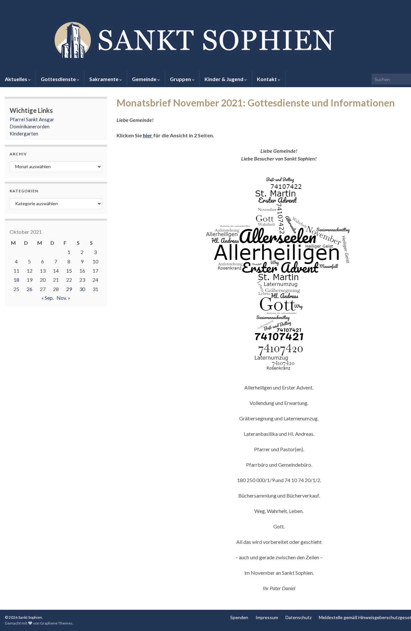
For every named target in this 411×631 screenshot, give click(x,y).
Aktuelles (16, 79)
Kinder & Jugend (224, 79)
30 (82, 289)
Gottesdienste (59, 79)
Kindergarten (24, 133)
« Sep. (47, 298)
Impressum (267, 617)
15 (69, 271)
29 (69, 289)
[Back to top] (397, 616)
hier (147, 135)
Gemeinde (144, 79)
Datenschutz (298, 617)
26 (29, 289)
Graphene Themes (56, 623)
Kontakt (267, 79)
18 (16, 280)
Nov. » (63, 298)
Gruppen (181, 79)
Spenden (239, 617)
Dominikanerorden (29, 126)
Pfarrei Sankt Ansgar (32, 119)
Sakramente (104, 79)
